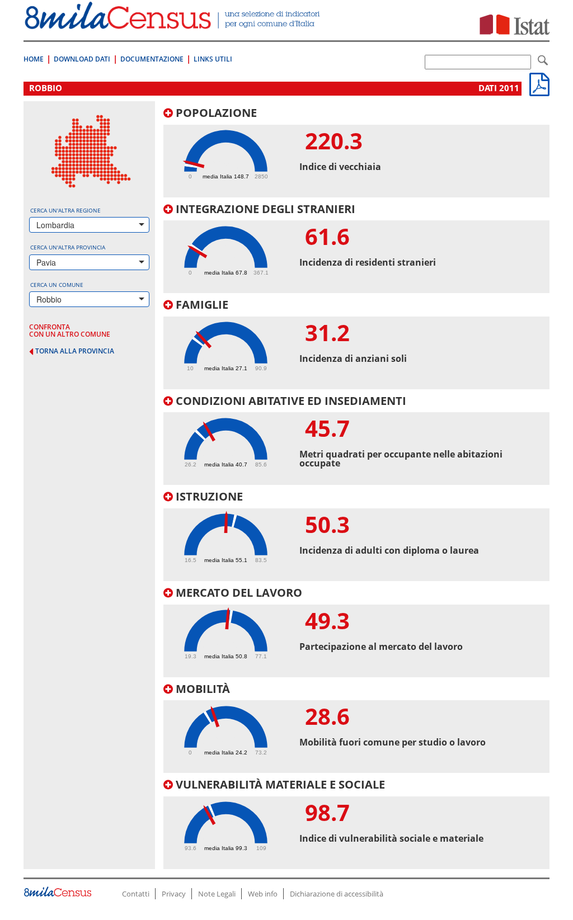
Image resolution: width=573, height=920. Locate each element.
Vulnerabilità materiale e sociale (279, 784)
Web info (263, 894)
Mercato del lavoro (237, 592)
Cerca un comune (56, 285)
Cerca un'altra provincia (67, 247)
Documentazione (152, 59)
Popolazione (215, 112)
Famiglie (200, 304)
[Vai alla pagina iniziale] (173, 23)
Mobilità (201, 688)
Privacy (174, 894)
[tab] (356, 152)
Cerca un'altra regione (65, 210)
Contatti (135, 894)
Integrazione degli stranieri (264, 208)
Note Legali (217, 894)
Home (34, 59)
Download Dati (82, 59)
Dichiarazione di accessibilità (336, 894)
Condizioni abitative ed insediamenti (289, 400)
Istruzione (208, 496)
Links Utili (213, 59)
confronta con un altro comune (69, 330)
